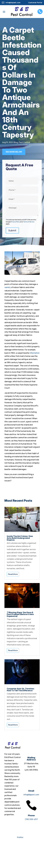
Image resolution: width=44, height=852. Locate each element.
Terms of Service (28, 222)
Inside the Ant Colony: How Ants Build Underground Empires (20, 538)
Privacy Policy (15, 222)
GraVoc (20, 837)
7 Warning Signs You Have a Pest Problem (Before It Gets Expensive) (20, 614)
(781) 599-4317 (31, 819)
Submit (12, 230)
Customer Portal (35, 2)
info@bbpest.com (31, 794)
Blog (16, 142)
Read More (13, 574)
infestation (34, 353)
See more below (14, 151)
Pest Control (24, 142)
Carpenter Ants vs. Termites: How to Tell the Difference (20, 689)
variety (7, 287)
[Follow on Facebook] (6, 844)
